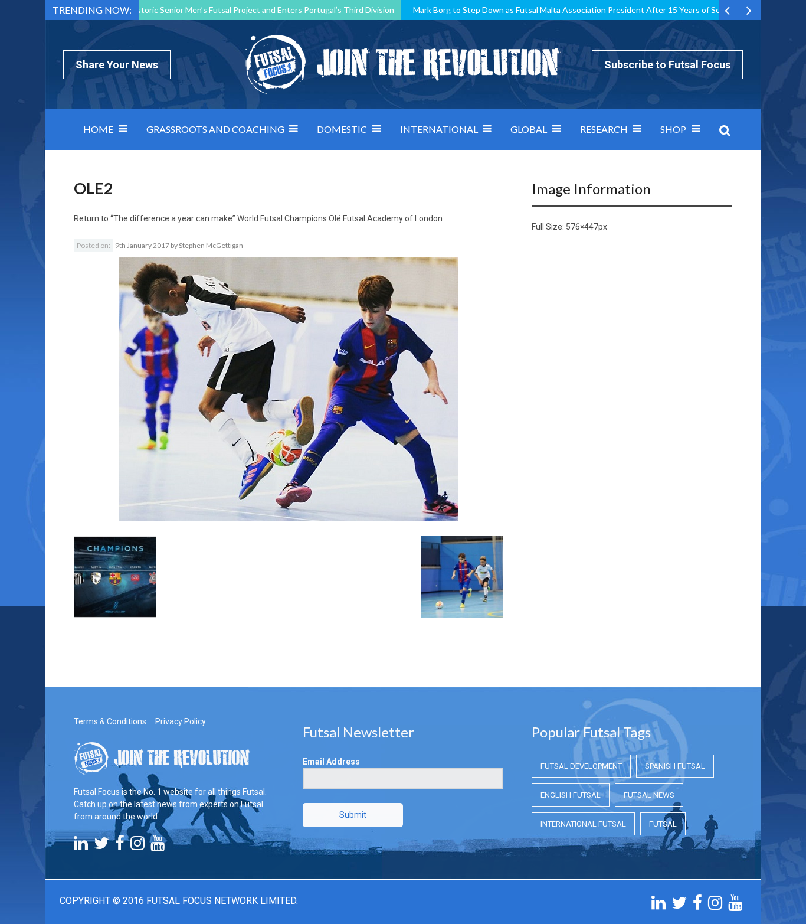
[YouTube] (157, 846)
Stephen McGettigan (211, 245)
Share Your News (117, 64)
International (439, 129)
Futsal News (649, 795)
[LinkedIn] (81, 846)
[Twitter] (101, 846)
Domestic (342, 129)
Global (528, 129)
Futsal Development (581, 766)
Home (98, 129)
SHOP (673, 129)
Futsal (663, 823)
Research (604, 129)
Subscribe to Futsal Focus (667, 64)
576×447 (582, 226)
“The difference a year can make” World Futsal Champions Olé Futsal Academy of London (276, 218)
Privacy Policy (180, 721)
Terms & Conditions (110, 721)
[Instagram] (137, 846)
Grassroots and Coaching (215, 129)
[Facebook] (119, 846)
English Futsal (570, 795)
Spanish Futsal (675, 766)
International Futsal (583, 823)
